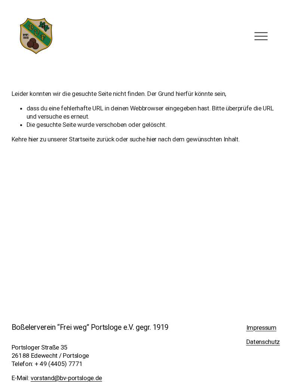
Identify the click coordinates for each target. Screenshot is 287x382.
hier (33, 139)
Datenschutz (263, 341)
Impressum (261, 327)
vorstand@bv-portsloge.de (66, 378)
